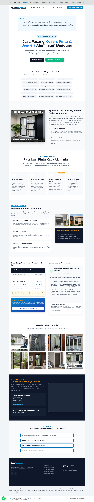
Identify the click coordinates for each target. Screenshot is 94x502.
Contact (67, 2)
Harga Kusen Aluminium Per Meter (29, 79)
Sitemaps (73, 2)
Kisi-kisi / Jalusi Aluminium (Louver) (64, 93)
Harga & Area (51, 7)
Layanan (59, 7)
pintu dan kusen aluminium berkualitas (65, 488)
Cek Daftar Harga (37, 59)
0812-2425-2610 (67, 466)
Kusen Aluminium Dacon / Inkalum (46, 89)
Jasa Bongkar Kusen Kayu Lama (63, 89)
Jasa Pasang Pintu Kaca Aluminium (47, 79)
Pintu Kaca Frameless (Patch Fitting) (63, 96)
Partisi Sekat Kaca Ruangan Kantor (63, 82)
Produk (25, 2)
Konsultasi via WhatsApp (55, 59)
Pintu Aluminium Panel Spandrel (29, 93)
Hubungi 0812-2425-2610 (75, 7)
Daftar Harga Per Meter (49, 471)
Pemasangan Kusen (48, 465)
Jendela (44, 7)
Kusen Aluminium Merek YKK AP (64, 86)
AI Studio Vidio (80, 2)
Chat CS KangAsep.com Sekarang (28, 308)
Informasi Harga (53, 2)
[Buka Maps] (15, 473)
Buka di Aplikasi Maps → (18, 404)
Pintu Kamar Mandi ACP (49, 473)
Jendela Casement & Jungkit (47, 82)
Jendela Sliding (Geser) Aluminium (65, 79)
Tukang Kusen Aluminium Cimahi (29, 96)
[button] (27, 2)
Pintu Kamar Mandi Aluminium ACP (30, 86)
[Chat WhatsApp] (12, 473)
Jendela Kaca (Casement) (49, 469)
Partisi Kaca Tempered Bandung (46, 96)
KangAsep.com (14, 2)
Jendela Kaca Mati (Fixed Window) (46, 93)
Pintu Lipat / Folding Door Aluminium (30, 82)
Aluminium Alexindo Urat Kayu (30, 89)
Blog (61, 2)
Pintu (38, 7)
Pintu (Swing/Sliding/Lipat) (49, 467)
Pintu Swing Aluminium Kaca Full (47, 86)
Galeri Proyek (44, 2)
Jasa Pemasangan (34, 2)
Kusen (33, 7)
